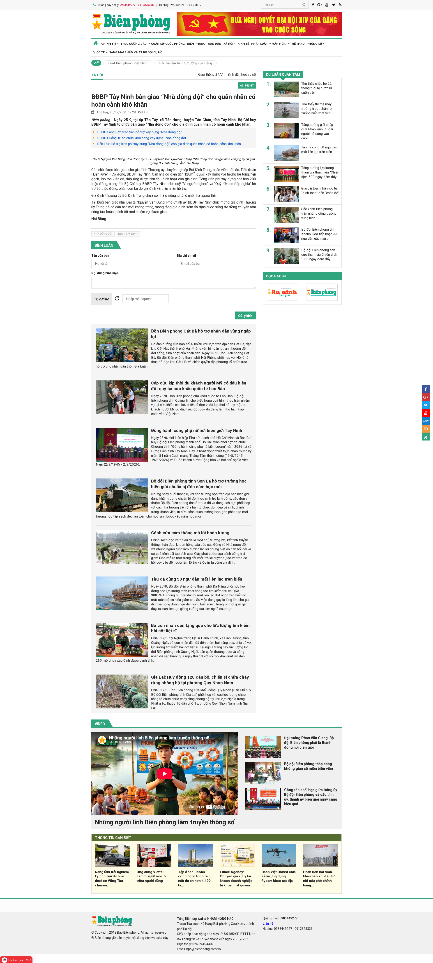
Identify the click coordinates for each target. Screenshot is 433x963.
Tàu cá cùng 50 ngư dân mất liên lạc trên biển (196, 579)
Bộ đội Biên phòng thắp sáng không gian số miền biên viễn (308, 766)
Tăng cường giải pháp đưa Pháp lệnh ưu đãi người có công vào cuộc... (317, 131)
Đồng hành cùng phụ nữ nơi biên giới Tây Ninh (196, 430)
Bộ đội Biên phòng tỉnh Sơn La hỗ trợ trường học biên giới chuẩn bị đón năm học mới (199, 483)
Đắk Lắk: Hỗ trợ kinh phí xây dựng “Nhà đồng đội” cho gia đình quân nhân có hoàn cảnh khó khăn (169, 144)
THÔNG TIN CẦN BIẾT (113, 838)
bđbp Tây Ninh (127, 233)
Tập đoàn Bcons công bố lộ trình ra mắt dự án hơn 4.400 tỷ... (194, 878)
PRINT (249, 85)
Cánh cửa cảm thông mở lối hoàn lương (190, 532)
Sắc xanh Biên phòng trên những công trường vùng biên (318, 213)
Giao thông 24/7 (210, 74)
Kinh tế (243, 43)
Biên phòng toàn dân (204, 43)
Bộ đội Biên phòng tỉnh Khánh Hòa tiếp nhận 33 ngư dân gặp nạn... (319, 234)
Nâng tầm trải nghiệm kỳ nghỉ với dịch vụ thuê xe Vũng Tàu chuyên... (112, 878)
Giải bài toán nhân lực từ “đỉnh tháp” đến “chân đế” (320, 190)
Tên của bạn (100, 255)
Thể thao (297, 43)
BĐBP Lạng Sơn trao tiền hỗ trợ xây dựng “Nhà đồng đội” (139, 132)
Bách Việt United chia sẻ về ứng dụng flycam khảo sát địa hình (279, 878)
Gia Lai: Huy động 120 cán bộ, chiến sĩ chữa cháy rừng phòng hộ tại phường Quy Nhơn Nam (200, 680)
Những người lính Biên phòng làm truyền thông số (165, 822)
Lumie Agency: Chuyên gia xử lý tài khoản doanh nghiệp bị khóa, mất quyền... (236, 878)
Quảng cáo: (280, 918)
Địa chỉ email (186, 255)
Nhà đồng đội (103, 233)
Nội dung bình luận (105, 273)
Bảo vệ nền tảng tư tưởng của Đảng (185, 63)
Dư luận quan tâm (283, 75)
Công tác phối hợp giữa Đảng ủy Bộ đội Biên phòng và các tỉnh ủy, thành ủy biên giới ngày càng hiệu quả (310, 797)
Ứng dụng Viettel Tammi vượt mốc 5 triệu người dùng (151, 876)
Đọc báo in (276, 276)
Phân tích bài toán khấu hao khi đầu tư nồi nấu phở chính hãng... (318, 878)
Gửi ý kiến (245, 316)
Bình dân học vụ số (242, 74)
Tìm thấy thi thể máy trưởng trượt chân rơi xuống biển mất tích (316, 108)
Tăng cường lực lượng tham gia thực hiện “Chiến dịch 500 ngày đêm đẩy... (320, 172)
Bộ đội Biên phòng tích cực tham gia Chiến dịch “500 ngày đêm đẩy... (319, 254)
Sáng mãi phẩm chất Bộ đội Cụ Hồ (135, 52)
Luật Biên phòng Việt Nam (127, 63)
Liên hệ (268, 923)
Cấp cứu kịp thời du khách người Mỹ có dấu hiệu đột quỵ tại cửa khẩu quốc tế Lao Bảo (198, 385)
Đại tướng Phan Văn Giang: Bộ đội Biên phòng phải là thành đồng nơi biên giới (309, 743)
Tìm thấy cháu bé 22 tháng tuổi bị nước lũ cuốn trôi (316, 88)
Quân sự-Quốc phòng (168, 43)
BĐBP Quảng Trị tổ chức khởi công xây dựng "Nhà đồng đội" (142, 138)
